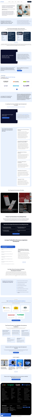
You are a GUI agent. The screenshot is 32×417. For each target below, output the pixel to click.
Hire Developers (19, 394)
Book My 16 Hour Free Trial (6, 117)
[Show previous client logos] (15, 89)
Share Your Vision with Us (16, 233)
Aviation (12, 398)
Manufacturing (12, 393)
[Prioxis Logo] (2, 1)
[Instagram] (24, 407)
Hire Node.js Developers (26, 395)
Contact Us (29, 1)
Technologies (19, 392)
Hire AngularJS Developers (27, 396)
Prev (15, 42)
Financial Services (13, 392)
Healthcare (12, 390)
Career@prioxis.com (19, 408)
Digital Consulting (4, 393)
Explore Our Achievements (15, 320)
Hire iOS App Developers (26, 394)
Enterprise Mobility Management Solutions (5, 399)
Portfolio (18, 393)
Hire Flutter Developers (26, 398)
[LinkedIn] (28, 407)
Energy (12, 391)
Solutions (18, 390)
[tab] (8, 247)
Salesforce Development (4, 392)
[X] (26, 407)
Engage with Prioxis (16, 352)
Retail (11, 394)
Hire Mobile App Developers (27, 399)
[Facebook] (23, 407)
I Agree (2, 415)
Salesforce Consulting (4, 391)
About (21, 1)
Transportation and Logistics (13, 397)
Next (17, 42)
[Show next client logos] (17, 89)
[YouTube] (29, 407)
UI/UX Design (3, 390)
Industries (18, 1)
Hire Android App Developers (26, 392)
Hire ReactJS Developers (26, 391)
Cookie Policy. (3, 414)
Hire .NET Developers (26, 397)
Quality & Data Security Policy (20, 399)
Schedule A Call (19, 70)
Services (13, 1)
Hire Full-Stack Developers (27, 390)
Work (15, 1)
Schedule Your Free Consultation (16, 379)
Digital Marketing (3, 394)
